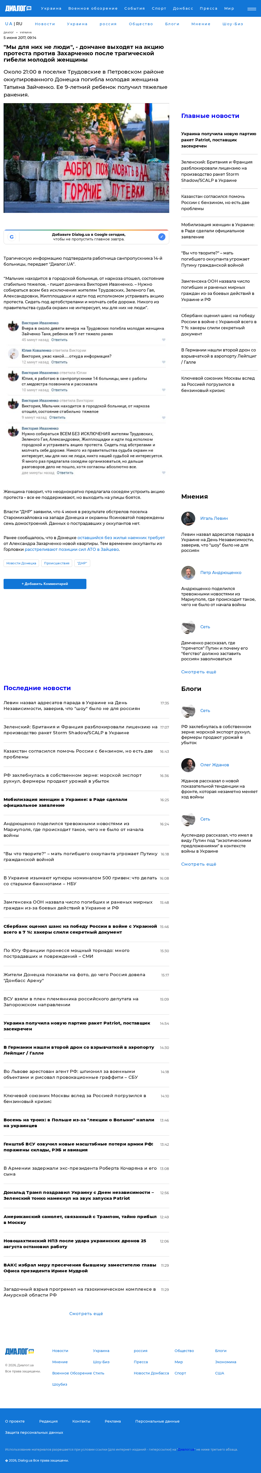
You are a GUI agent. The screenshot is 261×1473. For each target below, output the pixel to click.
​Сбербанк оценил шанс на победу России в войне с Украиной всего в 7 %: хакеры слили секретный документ (219, 324)
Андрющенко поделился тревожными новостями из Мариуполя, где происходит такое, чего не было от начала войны (74, 829)
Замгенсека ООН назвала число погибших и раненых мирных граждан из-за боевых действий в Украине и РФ (217, 290)
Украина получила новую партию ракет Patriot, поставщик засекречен (218, 139)
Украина (26, 32)
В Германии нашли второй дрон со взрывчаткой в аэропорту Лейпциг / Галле (219, 356)
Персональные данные (157, 1421)
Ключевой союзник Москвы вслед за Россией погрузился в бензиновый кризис (218, 384)
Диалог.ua (186, 1449)
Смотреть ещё (86, 1313)
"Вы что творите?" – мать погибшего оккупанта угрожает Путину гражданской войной (215, 259)
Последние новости (37, 688)
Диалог (9, 32)
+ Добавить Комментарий (45, 584)
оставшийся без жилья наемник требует (121, 537)
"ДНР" (82, 563)
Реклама (113, 1421)
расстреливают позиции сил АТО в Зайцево (72, 549)
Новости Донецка (21, 563)
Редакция (48, 1421)
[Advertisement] (86, 633)
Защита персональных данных (34, 1432)
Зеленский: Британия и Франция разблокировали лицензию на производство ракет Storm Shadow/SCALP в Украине (217, 171)
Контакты (81, 1421)
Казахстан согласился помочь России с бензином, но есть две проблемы (215, 202)
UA (9, 23)
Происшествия (56, 563)
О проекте (15, 1421)
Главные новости (210, 115)
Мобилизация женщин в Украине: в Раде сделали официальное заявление (218, 230)
